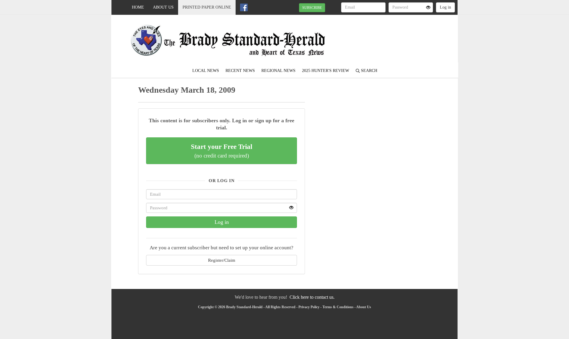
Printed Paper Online (207, 7)
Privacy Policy (308, 307)
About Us (163, 7)
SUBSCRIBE (312, 8)
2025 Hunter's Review (325, 70)
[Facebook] (244, 7)
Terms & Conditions (338, 307)
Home (138, 7)
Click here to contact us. (312, 297)
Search (368, 70)
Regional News (278, 70)
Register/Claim (221, 260)
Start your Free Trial (221, 151)
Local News (205, 70)
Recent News (240, 70)
